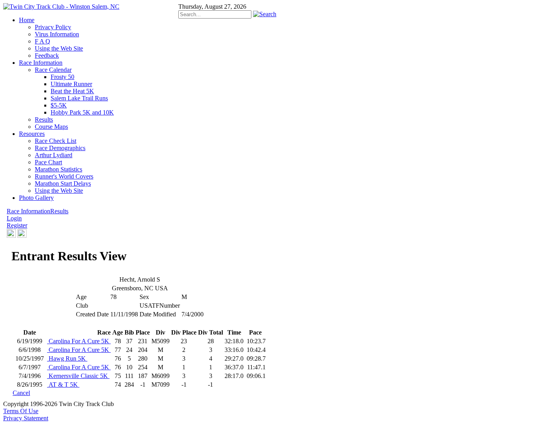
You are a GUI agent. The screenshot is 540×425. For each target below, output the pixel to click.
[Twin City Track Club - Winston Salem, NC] (61, 6)
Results (59, 211)
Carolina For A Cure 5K (79, 341)
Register (17, 225)
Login (14, 218)
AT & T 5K (63, 384)
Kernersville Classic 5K (78, 375)
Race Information (28, 211)
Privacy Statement (25, 418)
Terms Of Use (20, 411)
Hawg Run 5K (67, 358)
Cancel (21, 392)
